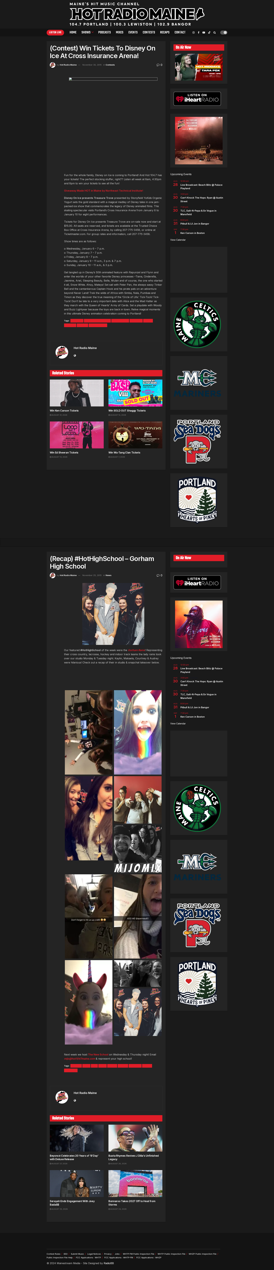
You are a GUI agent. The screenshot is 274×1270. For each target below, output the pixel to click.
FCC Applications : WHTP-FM (118, 1257)
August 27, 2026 (59, 1163)
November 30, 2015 (92, 64)
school (123, 1066)
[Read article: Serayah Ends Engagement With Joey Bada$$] (77, 1183)
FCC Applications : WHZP (148, 1257)
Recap (112, 1066)
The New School (98, 1054)
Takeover (71, 1070)
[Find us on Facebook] (198, 33)
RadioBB (109, 1263)
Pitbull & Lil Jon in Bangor (194, 223)
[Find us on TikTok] (209, 33)
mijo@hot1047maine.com (79, 1058)
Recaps (165, 32)
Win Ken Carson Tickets (64, 410)
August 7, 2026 (117, 457)
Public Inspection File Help (60, 1257)
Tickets (82, 325)
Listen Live (55, 33)
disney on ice (120, 321)
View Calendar (178, 239)
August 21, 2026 (59, 415)
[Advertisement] (198, 270)
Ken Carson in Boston (192, 233)
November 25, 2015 (92, 575)
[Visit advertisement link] (106, 334)
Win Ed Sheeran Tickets (64, 452)
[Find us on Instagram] (193, 33)
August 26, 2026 (118, 1163)
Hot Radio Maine (68, 64)
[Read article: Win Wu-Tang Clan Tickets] (135, 434)
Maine (148, 321)
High (86, 1066)
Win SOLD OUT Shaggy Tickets (127, 410)
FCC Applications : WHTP (88, 1257)
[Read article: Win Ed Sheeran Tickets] (77, 434)
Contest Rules (53, 1254)
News (108, 575)
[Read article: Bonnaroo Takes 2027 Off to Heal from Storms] (135, 1183)
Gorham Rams (136, 650)
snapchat (135, 1066)
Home (73, 32)
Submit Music (77, 1254)
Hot (94, 1066)
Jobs (117, 1254)
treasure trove (98, 325)
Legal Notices (94, 1254)
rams (102, 1066)
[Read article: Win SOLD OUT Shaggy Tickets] (135, 393)
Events (133, 32)
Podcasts (104, 32)
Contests (149, 32)
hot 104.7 (136, 321)
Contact (180, 32)
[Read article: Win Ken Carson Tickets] (77, 393)
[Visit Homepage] (137, 14)
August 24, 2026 (118, 1209)
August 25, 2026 (59, 1209)
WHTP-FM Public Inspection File (138, 1254)
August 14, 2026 (118, 415)
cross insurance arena (97, 321)
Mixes (119, 32)
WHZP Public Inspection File (202, 1254)
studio (147, 1066)
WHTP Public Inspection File (171, 1254)
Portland (70, 325)
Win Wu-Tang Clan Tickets (124, 452)
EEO (66, 1254)
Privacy (107, 1254)
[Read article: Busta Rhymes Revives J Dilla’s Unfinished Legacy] (135, 1138)
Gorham (76, 1066)
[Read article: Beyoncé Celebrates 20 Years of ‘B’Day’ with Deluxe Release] (77, 1138)
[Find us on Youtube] (203, 33)
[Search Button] (214, 32)
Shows (86, 32)
